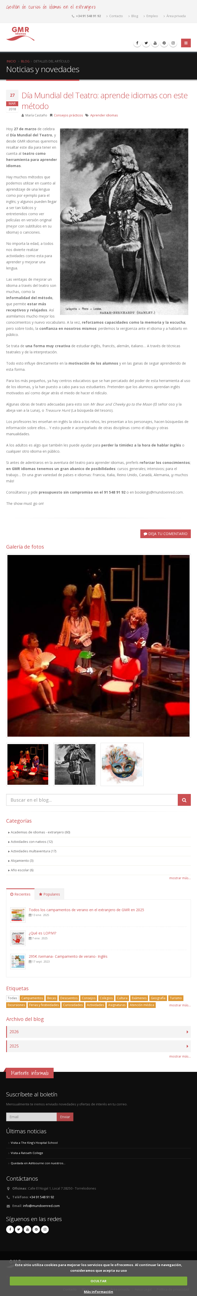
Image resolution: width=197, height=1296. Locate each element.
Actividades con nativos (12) (32, 842)
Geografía (158, 998)
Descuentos (68, 998)
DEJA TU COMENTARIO (167, 533)
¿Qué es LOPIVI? (42, 933)
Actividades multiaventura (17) (33, 851)
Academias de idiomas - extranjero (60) (40, 832)
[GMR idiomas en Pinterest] (164, 43)
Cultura (122, 998)
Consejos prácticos (68, 115)
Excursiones (16, 1005)
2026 (14, 1031)
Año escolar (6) (22, 870)
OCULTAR (98, 1281)
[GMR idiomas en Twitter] (146, 43)
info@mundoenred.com (41, 1206)
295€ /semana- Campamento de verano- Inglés (68, 956)
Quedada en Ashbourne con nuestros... (38, 1163)
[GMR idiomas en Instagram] (173, 43)
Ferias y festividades (44, 1005)
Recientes (22, 894)
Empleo (152, 16)
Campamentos (32, 998)
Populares (51, 894)
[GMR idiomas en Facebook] (137, 43)
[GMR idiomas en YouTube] (155, 43)
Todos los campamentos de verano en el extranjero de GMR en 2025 (86, 909)
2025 (14, 1046)
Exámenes (139, 998)
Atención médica (142, 1005)
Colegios (106, 998)
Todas (12, 998)
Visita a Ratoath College (27, 1153)
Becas (51, 998)
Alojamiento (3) (22, 860)
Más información (98, 1291)
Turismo (176, 998)
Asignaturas (116, 1005)
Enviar (65, 1116)
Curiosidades (73, 1005)
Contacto (116, 16)
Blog (134, 16)
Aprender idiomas (104, 115)
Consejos (88, 998)
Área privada (176, 16)
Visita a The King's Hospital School (34, 1143)
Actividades (95, 1005)
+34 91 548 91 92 (41, 1197)
